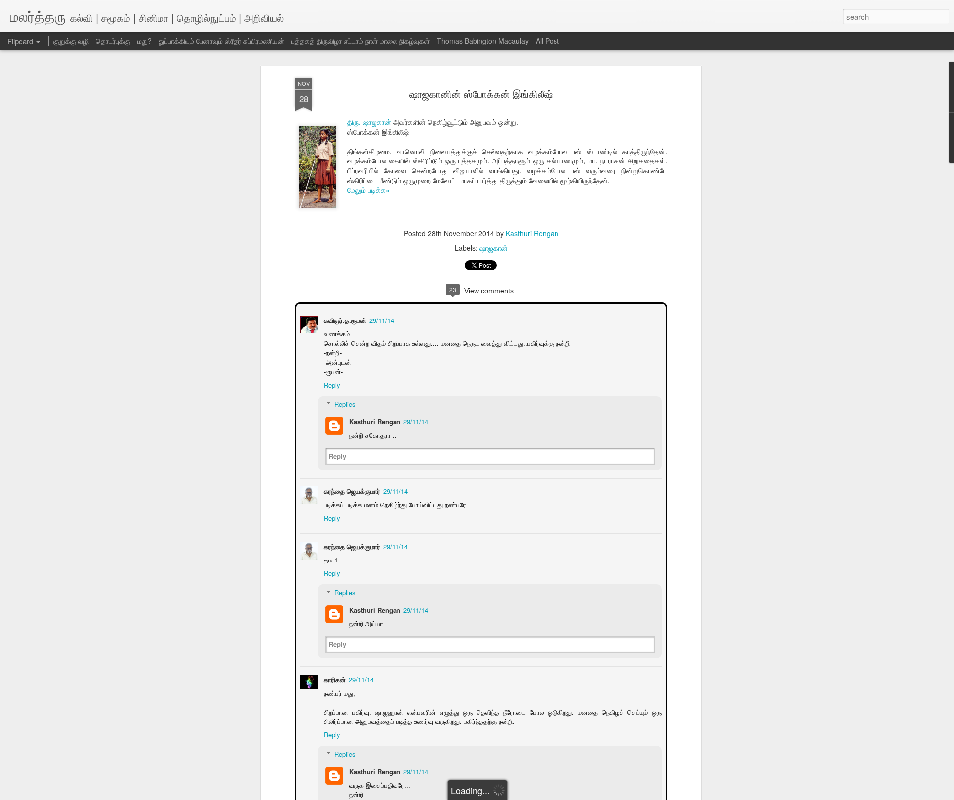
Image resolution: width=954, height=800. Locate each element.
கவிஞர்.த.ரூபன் (344, 319)
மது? (144, 41)
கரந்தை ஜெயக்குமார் (351, 490)
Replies (344, 403)
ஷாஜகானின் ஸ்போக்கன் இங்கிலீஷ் (481, 93)
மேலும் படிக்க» (368, 190)
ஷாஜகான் (493, 248)
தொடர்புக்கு (113, 41)
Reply (331, 384)
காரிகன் (334, 678)
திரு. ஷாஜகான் (369, 122)
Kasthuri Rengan (532, 233)
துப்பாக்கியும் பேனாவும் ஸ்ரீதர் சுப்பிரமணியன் (221, 41)
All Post (547, 41)
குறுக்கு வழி (71, 41)
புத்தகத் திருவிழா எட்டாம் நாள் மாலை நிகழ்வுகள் (360, 41)
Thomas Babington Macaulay (483, 41)
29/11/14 (380, 319)
